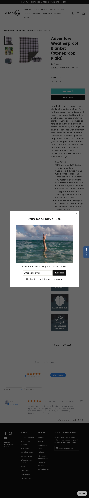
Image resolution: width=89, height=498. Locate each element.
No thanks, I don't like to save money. (44, 279)
